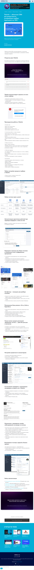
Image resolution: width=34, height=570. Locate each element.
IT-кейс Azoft (7, 483)
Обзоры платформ (15, 11)
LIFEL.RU (6, 11)
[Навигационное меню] (32, 1)
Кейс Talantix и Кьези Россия (10, 485)
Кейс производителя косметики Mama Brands (12, 481)
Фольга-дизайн (19, 561)
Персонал (9, 11)
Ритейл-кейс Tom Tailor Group (10, 484)
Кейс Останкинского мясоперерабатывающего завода (14, 488)
